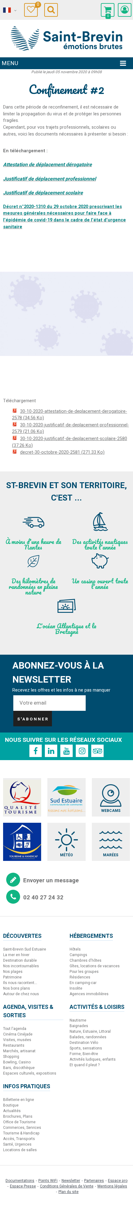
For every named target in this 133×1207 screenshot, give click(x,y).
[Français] (9, 10)
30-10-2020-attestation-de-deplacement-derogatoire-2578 (69, 414)
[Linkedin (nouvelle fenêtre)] (51, 751)
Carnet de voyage (37, 5)
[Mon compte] (124, 10)
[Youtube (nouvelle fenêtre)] (66, 751)
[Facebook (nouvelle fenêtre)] (35, 751)
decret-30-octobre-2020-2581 (62, 452)
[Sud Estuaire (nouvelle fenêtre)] (66, 797)
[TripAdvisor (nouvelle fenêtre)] (97, 751)
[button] (107, 10)
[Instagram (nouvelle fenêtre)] (82, 751)
